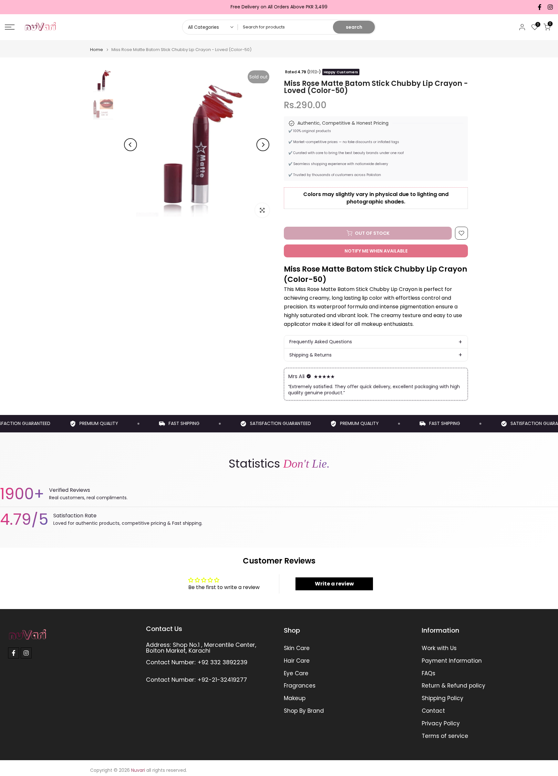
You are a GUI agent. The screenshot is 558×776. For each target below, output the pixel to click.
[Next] (262, 144)
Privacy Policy (441, 723)
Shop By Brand (304, 711)
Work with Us (439, 648)
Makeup (294, 698)
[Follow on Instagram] (550, 7)
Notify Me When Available (376, 251)
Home (96, 49)
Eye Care (296, 673)
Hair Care (297, 661)
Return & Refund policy (453, 685)
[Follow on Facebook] (539, 7)
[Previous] (130, 144)
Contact (433, 711)
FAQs (428, 673)
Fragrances (299, 685)
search (354, 27)
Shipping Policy (442, 698)
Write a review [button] (334, 583)
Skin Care (297, 648)
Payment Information (452, 661)
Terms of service (445, 736)
